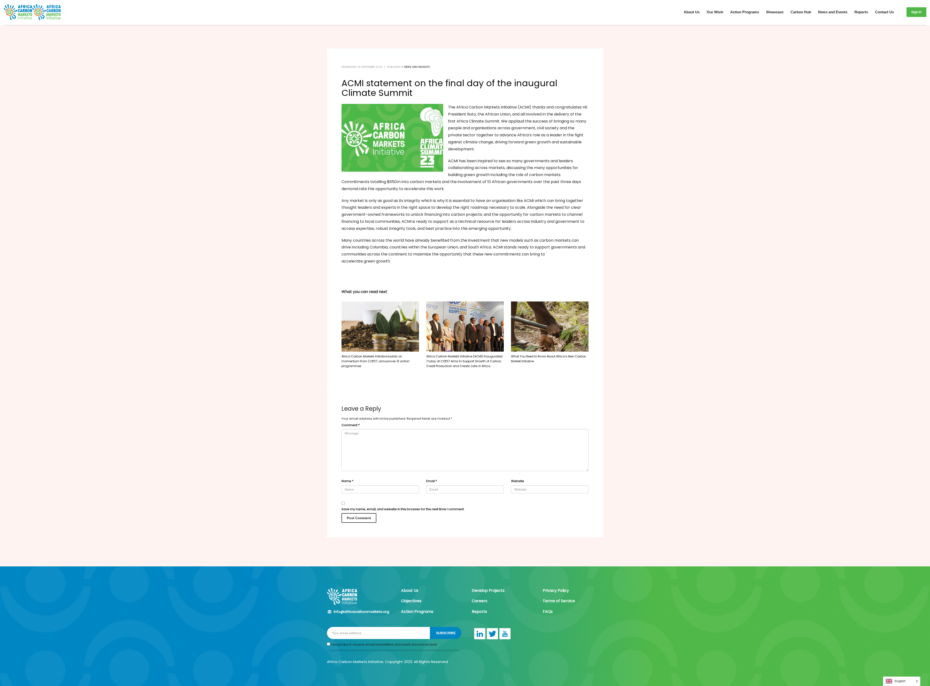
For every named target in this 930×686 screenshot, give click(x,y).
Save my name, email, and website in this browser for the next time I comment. (403, 509)
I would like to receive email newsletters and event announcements (383, 644)
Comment (350, 425)
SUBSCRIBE (446, 633)
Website (517, 481)
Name (347, 481)
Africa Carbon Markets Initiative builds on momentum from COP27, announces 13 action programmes (375, 361)
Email (431, 481)
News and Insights (417, 67)
